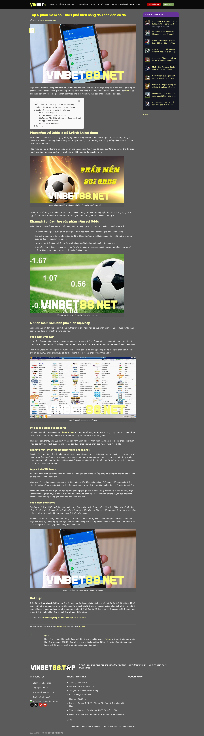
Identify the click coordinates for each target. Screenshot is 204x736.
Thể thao (58, 626)
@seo (54, 20)
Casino (93, 4)
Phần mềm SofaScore (50, 123)
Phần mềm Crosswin (49, 113)
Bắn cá (108, 4)
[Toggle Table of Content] (78, 101)
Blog (132, 4)
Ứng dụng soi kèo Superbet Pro (54, 115)
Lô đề (114, 4)
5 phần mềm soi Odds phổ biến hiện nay (53, 110)
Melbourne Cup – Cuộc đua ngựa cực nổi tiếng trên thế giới (163, 94)
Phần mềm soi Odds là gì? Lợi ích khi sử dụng (54, 104)
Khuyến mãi (124, 4)
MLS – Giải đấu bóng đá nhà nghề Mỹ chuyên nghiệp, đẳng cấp (163, 68)
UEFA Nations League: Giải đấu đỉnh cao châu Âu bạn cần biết (163, 103)
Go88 (138, 4)
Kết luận (39, 126)
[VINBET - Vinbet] (38, 4)
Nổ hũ (100, 4)
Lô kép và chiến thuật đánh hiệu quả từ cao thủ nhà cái (163, 33)
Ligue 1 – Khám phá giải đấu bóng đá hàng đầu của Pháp (163, 41)
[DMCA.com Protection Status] (44, 701)
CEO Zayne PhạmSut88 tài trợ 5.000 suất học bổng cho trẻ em (164, 22)
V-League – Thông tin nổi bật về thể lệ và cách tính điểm (164, 59)
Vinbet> (108, 639)
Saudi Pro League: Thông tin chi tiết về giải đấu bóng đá (164, 86)
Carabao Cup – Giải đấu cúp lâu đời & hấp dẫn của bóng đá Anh (163, 50)
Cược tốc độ (82, 4)
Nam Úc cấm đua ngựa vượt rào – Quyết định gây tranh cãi (163, 77)
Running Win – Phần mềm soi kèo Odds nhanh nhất (61, 118)
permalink (81, 626)
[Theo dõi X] (32, 705)
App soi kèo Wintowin (50, 121)
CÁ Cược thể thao (67, 4)
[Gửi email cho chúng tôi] (36, 705)
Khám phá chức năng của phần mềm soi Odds (55, 107)
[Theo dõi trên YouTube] (45, 705)
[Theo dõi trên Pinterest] (41, 705)
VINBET (52, 4)
